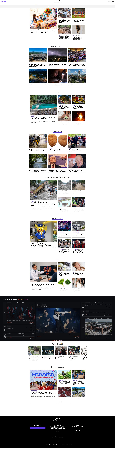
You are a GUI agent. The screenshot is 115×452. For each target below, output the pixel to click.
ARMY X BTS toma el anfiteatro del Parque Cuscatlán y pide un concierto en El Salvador (77, 65)
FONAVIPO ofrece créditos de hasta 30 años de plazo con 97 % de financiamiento (78, 399)
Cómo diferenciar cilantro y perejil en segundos (64, 290)
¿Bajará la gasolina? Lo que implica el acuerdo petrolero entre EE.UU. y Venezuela (57, 171)
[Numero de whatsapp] (78, 427)
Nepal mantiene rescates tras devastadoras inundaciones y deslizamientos (78, 210)
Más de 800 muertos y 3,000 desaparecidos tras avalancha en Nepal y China (43, 204)
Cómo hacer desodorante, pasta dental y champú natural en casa (64, 274)
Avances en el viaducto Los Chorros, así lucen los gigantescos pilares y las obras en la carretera (34, 359)
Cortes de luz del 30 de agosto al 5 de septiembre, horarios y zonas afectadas (56, 85)
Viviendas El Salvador (66, 6)
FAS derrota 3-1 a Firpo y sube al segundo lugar (78, 21)
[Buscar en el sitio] (7, 1)
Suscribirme (38, 427)
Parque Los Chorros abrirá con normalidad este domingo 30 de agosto (43, 117)
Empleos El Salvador (58, 6)
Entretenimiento (71, 63)
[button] (85, 355)
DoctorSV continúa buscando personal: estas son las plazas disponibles (78, 234)
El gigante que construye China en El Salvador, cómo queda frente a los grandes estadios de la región (37, 65)
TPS (50, 6)
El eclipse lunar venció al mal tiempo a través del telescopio (47, 358)
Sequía (42, 6)
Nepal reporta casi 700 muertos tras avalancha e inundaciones (77, 192)
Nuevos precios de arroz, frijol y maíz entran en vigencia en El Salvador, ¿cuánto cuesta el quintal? (64, 400)
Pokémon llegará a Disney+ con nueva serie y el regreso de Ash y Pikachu (42, 244)
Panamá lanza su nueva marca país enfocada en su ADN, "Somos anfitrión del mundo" (43, 394)
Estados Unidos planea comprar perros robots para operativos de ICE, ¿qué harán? (37, 150)
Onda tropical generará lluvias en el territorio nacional (57, 65)
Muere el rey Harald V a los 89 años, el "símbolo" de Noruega (75, 171)
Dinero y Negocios (69, 444)
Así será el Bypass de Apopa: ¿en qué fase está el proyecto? (76, 85)
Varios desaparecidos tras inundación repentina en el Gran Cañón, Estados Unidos (64, 37)
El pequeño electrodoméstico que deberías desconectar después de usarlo (77, 38)
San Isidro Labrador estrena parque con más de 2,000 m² (37, 85)
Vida (73, 35)
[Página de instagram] (76, 427)
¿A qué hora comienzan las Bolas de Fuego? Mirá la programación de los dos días (78, 123)
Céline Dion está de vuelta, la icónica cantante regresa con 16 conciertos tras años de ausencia (64, 235)
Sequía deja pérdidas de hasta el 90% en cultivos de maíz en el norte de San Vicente (64, 382)
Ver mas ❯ (57, 431)
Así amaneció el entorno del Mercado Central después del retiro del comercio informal (74, 359)
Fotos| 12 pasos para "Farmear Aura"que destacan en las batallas (59, 358)
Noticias (60, 19)
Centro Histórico (72, 6)
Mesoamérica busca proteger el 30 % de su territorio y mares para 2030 (37, 171)
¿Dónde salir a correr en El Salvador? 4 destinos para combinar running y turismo (64, 123)
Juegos (54, 6)
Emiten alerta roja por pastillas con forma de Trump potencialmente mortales (57, 150)
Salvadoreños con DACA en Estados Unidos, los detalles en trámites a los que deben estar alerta (77, 150)
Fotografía (31, 356)
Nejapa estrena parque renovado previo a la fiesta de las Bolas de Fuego (64, 107)
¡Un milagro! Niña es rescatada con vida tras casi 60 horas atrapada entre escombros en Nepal (64, 193)
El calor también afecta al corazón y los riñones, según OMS (42, 284)
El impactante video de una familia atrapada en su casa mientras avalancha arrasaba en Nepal (64, 211)
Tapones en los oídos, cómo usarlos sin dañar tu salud (78, 274)
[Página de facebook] (72, 427)
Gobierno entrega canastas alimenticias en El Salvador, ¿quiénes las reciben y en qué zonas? (78, 383)
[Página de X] (74, 427)
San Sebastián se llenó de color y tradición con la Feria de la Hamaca (43, 31)
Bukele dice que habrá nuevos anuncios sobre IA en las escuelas (64, 21)
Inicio (44, 444)
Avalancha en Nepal (46, 6)
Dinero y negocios (61, 380)
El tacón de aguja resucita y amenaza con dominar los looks (78, 290)
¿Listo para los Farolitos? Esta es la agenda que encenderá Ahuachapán (78, 107)
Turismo (32, 29)
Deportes (74, 19)
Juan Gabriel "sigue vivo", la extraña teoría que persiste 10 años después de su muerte (78, 251)
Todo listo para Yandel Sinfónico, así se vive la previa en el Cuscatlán (64, 251)
